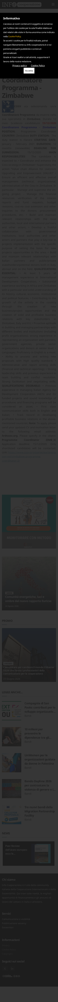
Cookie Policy (14, 36)
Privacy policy (19, 65)
